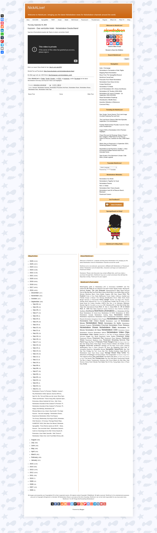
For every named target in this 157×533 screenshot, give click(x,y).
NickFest (120, 308)
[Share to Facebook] (58, 85)
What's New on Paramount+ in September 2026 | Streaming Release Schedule (113, 144)
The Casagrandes (111, 354)
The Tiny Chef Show (111, 358)
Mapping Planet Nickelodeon (107, 72)
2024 (32, 267)
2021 (32, 275)
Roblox (92, 343)
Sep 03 (35, 383)
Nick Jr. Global (103, 185)
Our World (94, 336)
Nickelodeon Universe (86, 332)
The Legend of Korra (86, 356)
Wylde (66, 20)
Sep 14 (35, 351)
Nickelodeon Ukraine (123, 330)
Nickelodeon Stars (33, 89)
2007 (32, 487)
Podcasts (99, 342)
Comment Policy (104, 104)
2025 (32, 264)
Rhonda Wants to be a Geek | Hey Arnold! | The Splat (47, 411)
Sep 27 (35, 313)
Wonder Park (97, 362)
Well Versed (74, 20)
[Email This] (53, 85)
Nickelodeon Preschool (100, 325)
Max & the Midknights (116, 303)
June (33, 445)
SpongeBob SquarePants (114, 349)
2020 (32, 278)
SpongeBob (44, 20)
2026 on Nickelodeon (95, 286)
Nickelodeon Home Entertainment (105, 316)
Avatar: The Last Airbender (95, 290)
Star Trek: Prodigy (85, 351)
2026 (32, 261)
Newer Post (31, 94)
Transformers (95, 360)
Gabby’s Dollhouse (116, 296)
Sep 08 (35, 368)
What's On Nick (118, 360)
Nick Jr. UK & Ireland (121, 307)
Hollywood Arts (93, 301)
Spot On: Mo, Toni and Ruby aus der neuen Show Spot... (48, 396)
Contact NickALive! (105, 84)
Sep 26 (35, 316)
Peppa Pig (87, 342)
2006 (32, 490)
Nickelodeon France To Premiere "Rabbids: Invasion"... (48, 391)
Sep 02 (35, 386)
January (34, 460)
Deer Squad (118, 294)
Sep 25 (35, 319)
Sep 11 (35, 359)
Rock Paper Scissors (100, 343)
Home (61, 94)
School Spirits (120, 345)
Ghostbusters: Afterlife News (107, 100)
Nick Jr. (101, 307)
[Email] (2, 48)
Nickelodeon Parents (105, 183)
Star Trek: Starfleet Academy (110, 351)
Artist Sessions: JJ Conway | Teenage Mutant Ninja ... (47, 421)
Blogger (82, 509)
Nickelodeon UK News (93, 330)
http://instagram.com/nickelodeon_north (60, 75)
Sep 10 (35, 362)
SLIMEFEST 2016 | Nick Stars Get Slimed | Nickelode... (48, 423)
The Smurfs (88, 358)
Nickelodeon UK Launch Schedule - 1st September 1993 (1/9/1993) (111, 94)
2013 (32, 469)
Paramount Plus (98, 338)
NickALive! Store (113, 308)
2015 (32, 464)
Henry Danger (104, 299)
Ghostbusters (109, 297)
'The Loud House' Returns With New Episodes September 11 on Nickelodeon (113, 120)
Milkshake (126, 303)
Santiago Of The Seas (108, 345)
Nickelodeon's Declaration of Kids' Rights (111, 70)
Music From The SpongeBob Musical (110, 75)
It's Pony (121, 301)
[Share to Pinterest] (60, 85)
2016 (32, 290)
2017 (32, 287)
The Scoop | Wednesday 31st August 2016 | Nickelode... (48, 418)
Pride (115, 342)
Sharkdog (126, 345)
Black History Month (104, 292)
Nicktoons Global (124, 334)
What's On (113, 20)
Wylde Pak (104, 362)
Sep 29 (35, 307)
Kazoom (35, 87)
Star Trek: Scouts (96, 351)
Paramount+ (84, 20)
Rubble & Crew (124, 343)
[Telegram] (2, 45)
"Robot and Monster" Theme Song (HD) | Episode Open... (49, 398)
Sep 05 (35, 377)
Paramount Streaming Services (114, 340)
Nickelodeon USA (109, 330)
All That (89, 288)
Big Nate (87, 292)
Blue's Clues (95, 294)
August (34, 440)
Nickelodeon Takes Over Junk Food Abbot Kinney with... (48, 436)
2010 (32, 478)
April (33, 451)
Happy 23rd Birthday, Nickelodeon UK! (43, 408)
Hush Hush (99, 301)
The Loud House (98, 356)
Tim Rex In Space (85, 360)
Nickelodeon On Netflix (112, 323)
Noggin (88, 336)
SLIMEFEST (97, 345)
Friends (108, 296)
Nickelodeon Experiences (87, 316)
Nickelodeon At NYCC (108, 313)
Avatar (60, 20)
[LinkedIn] (2, 30)
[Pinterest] (2, 23)
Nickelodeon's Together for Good (109, 181)
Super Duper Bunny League (96, 353)
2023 (32, 270)
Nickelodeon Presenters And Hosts (59, 87)
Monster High (84, 305)
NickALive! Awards (102, 308)
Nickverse (82, 336)
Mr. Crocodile (91, 305)
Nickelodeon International (118, 319)
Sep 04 (35, 380)
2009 (32, 481)
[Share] (2, 52)
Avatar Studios (113, 288)
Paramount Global (122, 336)
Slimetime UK (102, 347)
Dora (28, 20)
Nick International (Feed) (91, 307)
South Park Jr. (124, 347)
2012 (32, 472)
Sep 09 (35, 365)
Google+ (52, 78)
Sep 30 (35, 304)
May (33, 448)
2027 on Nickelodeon (109, 286)
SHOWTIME (89, 345)
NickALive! (36, 8)
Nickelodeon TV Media (106, 86)
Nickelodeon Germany (43, 87)
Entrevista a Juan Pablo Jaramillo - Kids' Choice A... (47, 433)
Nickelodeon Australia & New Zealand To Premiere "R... (48, 406)
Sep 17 (35, 342)
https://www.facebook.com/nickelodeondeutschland (59, 71)
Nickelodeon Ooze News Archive (109, 82)
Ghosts (115, 297)
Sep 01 (35, 389)
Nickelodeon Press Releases (119, 325)
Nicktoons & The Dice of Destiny (108, 334)
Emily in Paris (90, 296)
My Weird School (99, 305)
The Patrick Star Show (110, 356)
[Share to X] (57, 85)
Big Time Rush (94, 292)
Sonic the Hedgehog (113, 347)
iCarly (85, 364)
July (33, 443)
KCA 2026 (35, 20)
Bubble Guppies (105, 294)
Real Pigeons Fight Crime (123, 342)
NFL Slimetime (107, 305)
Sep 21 (35, 330)
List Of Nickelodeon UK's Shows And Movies (112, 89)
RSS (59, 78)
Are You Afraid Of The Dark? (100, 288)
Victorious (102, 360)
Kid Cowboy (91, 303)
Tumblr (48, 78)
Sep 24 (35, 322)
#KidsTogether (84, 286)
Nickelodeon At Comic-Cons (92, 313)
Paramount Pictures (86, 338)
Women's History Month (86, 362)
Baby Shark (120, 290)
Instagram (67, 78)
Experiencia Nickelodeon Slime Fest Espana (45, 416)
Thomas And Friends (123, 358)
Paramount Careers (105, 194)
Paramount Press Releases (113, 338)
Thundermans (95, 20)
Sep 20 (35, 333)
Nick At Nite (123, 305)
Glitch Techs (121, 297)
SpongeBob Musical (99, 349)
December (35, 293)
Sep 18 (35, 339)
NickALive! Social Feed (106, 77)
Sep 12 (35, 357)
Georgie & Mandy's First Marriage (94, 297)
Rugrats (105, 20)
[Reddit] (2, 27)
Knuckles (98, 303)
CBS (112, 294)
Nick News (93, 308)
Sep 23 (35, 324)
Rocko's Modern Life (113, 343)
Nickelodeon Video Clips (45, 89)
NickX (116, 311)
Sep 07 (35, 371)
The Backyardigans (100, 354)
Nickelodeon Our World (106, 179)
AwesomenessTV (111, 290)
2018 (32, 284)
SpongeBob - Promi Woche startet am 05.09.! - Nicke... (48, 426)
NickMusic (126, 308)
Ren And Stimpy (85, 343)
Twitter (43, 78)
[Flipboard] (2, 41)
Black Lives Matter (115, 292)
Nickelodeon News (94, 323)
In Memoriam (107, 301)
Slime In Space (92, 347)
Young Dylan (117, 362)
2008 (32, 484)
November (35, 296)
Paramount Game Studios (107, 336)
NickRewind (90, 311)
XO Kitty (110, 362)
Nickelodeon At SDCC (122, 313)
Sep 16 (35, 345)
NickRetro (83, 311)
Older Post (90, 94)
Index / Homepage (104, 68)
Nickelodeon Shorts (74, 87)
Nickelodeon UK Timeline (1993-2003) (110, 91)
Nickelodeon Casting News (103, 315)
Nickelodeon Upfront (100, 332)
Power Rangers (108, 342)
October (34, 298)
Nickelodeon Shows (85, 87)
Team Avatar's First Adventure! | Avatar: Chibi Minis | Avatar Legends (112, 156)
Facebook (77, 78)
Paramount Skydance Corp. (93, 340)
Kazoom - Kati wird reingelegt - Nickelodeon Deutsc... (47, 413)
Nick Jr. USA (84, 309)
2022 (32, 273)
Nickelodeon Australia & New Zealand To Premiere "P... (48, 403)
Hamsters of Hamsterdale (91, 299)
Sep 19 (35, 336)
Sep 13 (35, 354)
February (34, 457)
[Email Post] (50, 85)
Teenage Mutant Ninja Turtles (115, 353)
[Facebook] (2, 19)
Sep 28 (35, 310)
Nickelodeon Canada (86, 315)
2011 (32, 475)
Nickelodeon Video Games (89, 334)
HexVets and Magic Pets (117, 299)
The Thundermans (98, 358)
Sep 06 (35, 374)
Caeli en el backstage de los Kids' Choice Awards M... (47, 431)
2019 (32, 281)
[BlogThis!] (55, 85)
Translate (113, 169)
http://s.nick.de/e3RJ (55, 67)
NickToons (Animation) (104, 311)
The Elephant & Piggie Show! (123, 354)
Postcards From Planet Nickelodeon (110, 79)
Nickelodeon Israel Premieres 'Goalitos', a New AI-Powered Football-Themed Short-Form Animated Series (113, 150)
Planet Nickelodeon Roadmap (108, 97)
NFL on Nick (115, 305)
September (35, 301)
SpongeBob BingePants (86, 349)
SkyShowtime (84, 347)
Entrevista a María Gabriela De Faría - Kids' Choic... (47, 401)
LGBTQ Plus (105, 303)
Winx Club (126, 360)
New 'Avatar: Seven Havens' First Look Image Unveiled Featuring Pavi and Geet (113, 115)
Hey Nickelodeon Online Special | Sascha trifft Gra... (47, 393)
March (33, 454)
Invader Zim (114, 301)
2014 (32, 467)
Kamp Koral (83, 303)
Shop (128, 20)
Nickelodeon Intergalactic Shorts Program (96, 319)
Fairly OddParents (100, 296)
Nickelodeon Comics (121, 315)
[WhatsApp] (2, 34)
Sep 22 (35, 327)
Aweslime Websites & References (109, 102)
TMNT (53, 20)
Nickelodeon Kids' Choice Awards (109, 188)
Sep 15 (35, 348)
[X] (2, 16)
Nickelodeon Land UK (113, 321)
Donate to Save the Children (114, 50)
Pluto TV (121, 20)
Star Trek (126, 349)
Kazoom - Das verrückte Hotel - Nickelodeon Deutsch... (48, 428)
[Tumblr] (2, 37)
